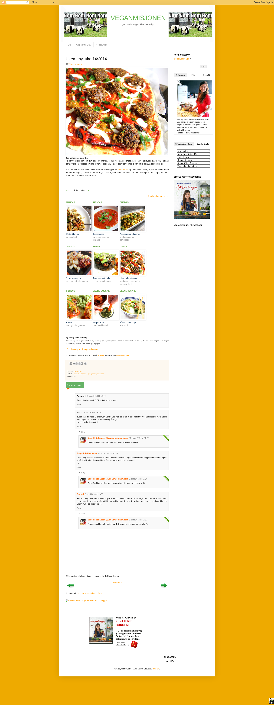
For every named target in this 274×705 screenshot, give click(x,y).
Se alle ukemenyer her (158, 196)
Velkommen (180, 75)
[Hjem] (271, 701)
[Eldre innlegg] (164, 589)
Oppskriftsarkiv (83, 44)
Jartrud (80, 494)
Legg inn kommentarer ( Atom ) (90, 593)
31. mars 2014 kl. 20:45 (108, 453)
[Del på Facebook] (70, 363)
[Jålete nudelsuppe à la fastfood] (133, 319)
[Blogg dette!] (81, 363)
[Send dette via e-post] (74, 363)
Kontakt (206, 75)
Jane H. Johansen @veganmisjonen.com (108, 438)
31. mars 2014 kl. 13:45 (91, 412)
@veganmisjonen (122, 355)
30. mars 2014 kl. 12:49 (95, 396)
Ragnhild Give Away (87, 453)
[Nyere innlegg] (70, 589)
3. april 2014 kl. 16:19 (138, 479)
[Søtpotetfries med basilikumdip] (106, 319)
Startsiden (117, 583)
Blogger (156, 669)
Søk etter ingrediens (183, 144)
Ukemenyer (78, 371)
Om (70, 44)
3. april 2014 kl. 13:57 (94, 494)
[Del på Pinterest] (85, 363)
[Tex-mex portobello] (106, 275)
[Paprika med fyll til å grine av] (79, 319)
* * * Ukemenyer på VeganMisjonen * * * (84, 349)
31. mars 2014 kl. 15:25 (139, 438)
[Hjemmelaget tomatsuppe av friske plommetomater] (106, 231)
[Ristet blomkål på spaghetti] (79, 231)
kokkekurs (123, 170)
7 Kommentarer (75, 64)
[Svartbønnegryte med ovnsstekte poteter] (79, 275)
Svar (79, 405)
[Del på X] (78, 363)
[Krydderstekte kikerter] (133, 231)
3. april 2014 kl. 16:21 (138, 520)
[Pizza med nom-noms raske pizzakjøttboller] (133, 275)
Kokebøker (101, 44)
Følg (193, 75)
